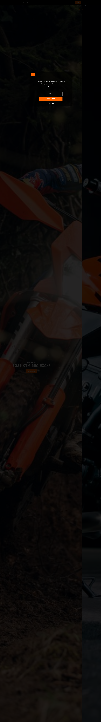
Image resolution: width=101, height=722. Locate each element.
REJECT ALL (51, 94)
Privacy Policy (49, 86)
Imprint (52, 86)
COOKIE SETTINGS (51, 103)
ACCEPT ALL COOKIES (51, 99)
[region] (51, 89)
